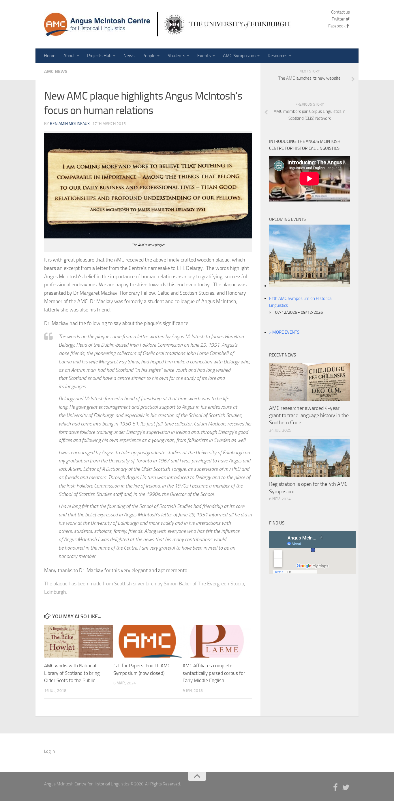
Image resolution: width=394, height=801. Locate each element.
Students (176, 55)
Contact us (340, 12)
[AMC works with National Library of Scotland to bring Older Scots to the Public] (78, 641)
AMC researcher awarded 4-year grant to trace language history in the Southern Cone (309, 415)
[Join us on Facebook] (335, 788)
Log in (49, 751)
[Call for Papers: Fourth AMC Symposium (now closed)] (147, 641)
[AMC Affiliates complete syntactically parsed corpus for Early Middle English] (217, 641)
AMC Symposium (239, 55)
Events (204, 55)
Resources (277, 55)
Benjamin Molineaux (70, 123)
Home (49, 55)
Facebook (337, 26)
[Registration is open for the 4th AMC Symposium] (309, 458)
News (128, 55)
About (69, 55)
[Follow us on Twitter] (346, 788)
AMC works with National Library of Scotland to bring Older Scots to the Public (72, 673)
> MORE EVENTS (284, 332)
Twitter (339, 19)
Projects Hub (99, 55)
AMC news (55, 71)
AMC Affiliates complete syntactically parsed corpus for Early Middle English (214, 673)
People (148, 55)
